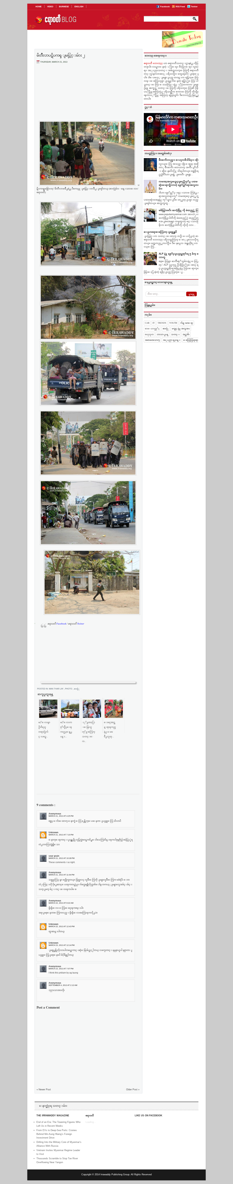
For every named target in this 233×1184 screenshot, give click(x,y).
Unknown (53, 832)
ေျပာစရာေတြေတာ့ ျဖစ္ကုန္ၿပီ (160, 232)
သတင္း (175, 334)
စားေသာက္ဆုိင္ (152, 328)
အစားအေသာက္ (152, 340)
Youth (173, 323)
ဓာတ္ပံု (77, 689)
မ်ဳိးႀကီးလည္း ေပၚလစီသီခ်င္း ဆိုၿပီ (180, 159)
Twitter (194, 6)
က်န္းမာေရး (186, 323)
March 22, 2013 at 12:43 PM (61, 926)
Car (147, 323)
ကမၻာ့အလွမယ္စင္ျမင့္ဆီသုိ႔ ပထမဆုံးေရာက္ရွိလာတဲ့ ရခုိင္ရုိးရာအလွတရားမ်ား (180, 185)
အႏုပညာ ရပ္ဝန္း (171, 340)
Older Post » (132, 1089)
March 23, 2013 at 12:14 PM (61, 945)
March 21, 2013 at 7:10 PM (61, 835)
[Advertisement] (88, 93)
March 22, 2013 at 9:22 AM (61, 903)
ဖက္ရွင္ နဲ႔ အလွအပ (181, 328)
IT (154, 323)
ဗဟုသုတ (149, 334)
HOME (38, 6)
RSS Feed (180, 6)
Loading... (91, 1122)
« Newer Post (44, 1089)
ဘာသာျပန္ (162, 334)
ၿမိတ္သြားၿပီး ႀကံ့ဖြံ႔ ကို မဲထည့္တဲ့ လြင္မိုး (180, 210)
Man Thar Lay (56, 689)
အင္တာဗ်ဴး (186, 334)
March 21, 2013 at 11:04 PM (61, 875)
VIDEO (50, 6)
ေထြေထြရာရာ (190, 340)
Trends (162, 323)
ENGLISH (78, 6)
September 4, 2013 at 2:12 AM (63, 985)
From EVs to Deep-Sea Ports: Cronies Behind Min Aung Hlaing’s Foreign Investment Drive (56, 1134)
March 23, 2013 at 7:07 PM (61, 969)
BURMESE (64, 6)
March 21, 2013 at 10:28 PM (61, 858)
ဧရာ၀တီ (57, 623)
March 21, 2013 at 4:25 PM (61, 816)
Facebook (165, 6)
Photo (69, 689)
